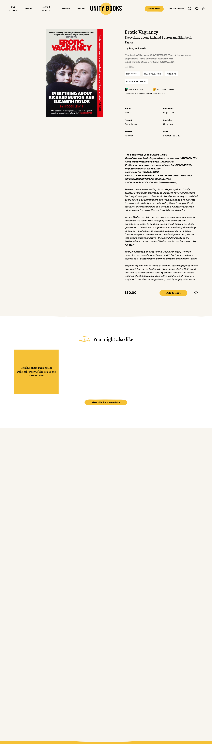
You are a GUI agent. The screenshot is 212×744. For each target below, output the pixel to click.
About (28, 9)
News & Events (46, 9)
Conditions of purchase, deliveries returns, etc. (145, 93)
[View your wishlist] (196, 8)
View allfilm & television (106, 402)
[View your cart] (203, 8)
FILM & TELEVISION (152, 74)
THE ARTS (171, 74)
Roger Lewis (137, 48)
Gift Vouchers (176, 9)
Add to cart (173, 293)
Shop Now (154, 9)
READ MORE (129, 67)
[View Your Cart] (203, 8)
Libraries (65, 9)
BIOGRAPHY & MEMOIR (136, 82)
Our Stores (13, 9)
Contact (81, 9)
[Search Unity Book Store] (189, 8)
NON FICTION (132, 74)
